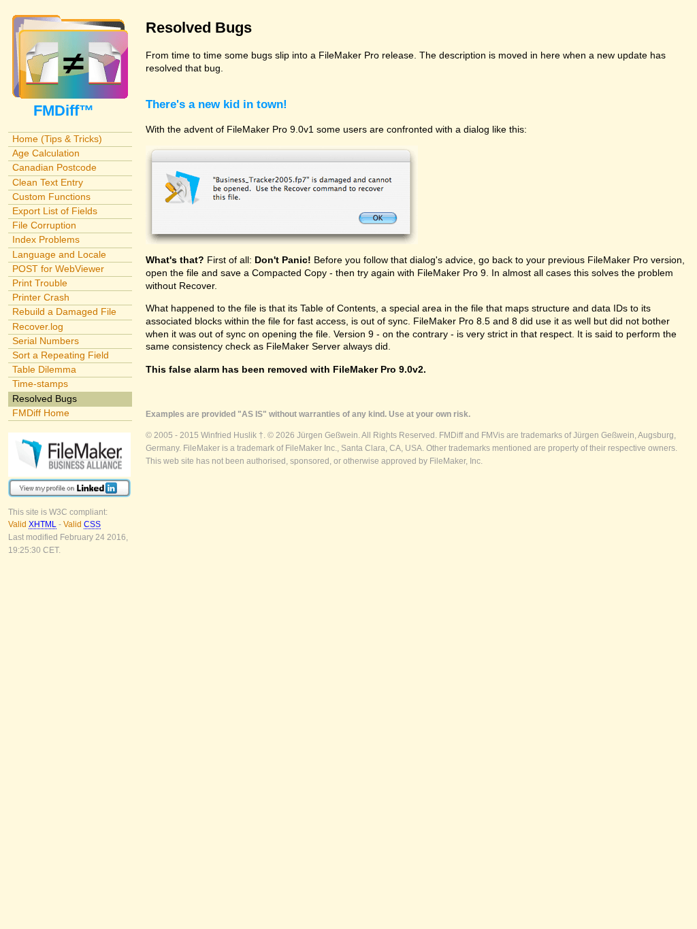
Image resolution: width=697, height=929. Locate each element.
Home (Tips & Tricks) (57, 138)
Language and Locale (59, 254)
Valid (32, 524)
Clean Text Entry (47, 182)
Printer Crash (40, 297)
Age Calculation (46, 153)
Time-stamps (40, 383)
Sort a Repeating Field (60, 355)
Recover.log (37, 326)
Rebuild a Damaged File (64, 311)
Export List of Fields (54, 210)
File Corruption (44, 225)
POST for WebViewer (58, 268)
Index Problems (46, 239)
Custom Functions (51, 196)
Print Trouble (39, 282)
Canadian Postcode (54, 167)
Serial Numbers (45, 340)
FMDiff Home (40, 412)
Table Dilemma (44, 369)
